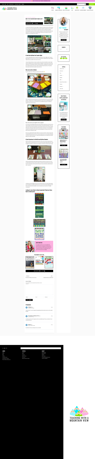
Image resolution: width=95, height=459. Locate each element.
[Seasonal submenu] (63, 86)
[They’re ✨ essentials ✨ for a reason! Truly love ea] (76, 340)
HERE (39, 33)
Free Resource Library (18, 4)
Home (3, 4)
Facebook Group (11, 4)
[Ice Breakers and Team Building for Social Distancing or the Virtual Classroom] (49, 262)
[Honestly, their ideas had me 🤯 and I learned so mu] (42, 340)
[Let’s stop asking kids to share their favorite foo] (53, 340)
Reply (52, 307)
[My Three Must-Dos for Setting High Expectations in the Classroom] (30, 262)
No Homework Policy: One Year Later (31, 277)
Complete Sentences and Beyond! (48, 277)
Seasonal (33, 17)
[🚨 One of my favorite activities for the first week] (65, 340)
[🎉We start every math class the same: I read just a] (7, 340)
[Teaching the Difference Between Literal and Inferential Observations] (39, 260)
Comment (27, 283)
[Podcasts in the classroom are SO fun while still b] (18, 340)
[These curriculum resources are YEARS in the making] (88, 340)
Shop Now (92, 4)
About (5, 4)
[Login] (86, 4)
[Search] (67, 49)
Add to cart (64, 145)
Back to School (28, 17)
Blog (7, 4)
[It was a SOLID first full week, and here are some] (30, 340)
